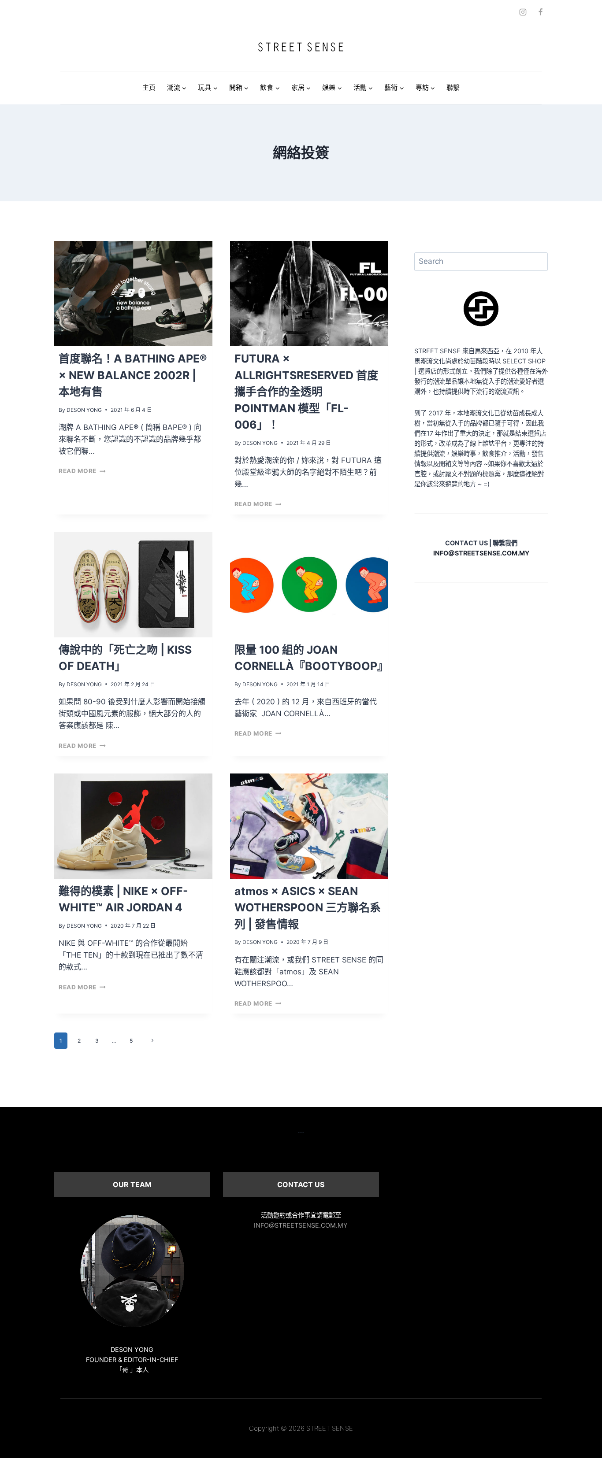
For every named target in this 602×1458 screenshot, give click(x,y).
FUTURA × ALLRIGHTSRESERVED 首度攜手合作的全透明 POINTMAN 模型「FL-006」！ (306, 391)
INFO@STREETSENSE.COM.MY (301, 1225)
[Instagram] (523, 11)
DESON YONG (84, 410)
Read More (82, 470)
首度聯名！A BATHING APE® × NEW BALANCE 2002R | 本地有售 (133, 375)
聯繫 (453, 87)
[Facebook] (540, 11)
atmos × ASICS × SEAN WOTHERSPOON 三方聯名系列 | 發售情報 (307, 907)
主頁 (149, 87)
